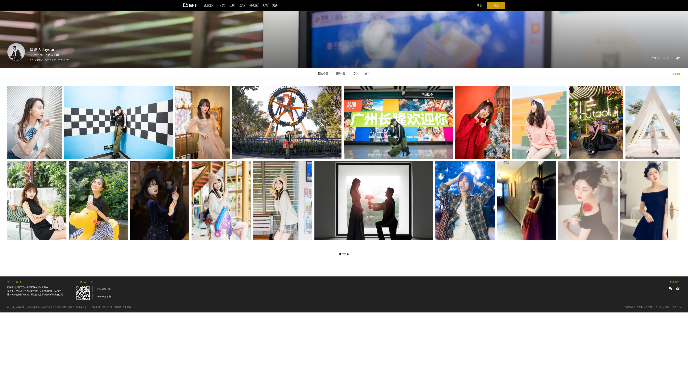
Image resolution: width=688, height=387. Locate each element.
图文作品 (323, 73)
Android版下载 (104, 296)
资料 (367, 73)
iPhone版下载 (104, 289)
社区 (232, 5)
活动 (242, 5)
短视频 (253, 5)
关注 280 (39, 54)
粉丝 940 (53, 54)
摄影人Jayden (20, 93)
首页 (222, 5)
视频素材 (209, 5)
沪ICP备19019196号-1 (63, 307)
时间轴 (676, 73)
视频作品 (340, 73)
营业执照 (80, 307)
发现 (265, 5)
